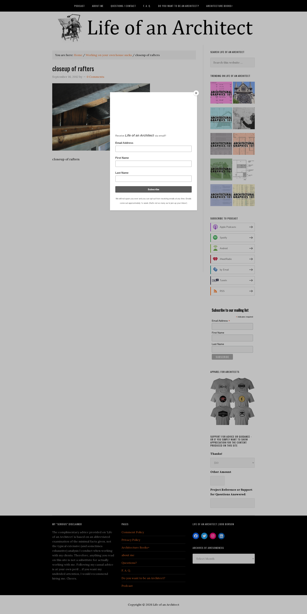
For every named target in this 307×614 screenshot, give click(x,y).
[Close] (196, 93)
